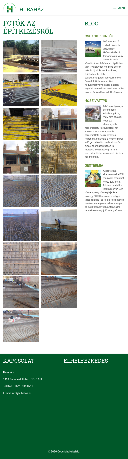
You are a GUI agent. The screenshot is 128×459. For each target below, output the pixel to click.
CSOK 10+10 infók (99, 36)
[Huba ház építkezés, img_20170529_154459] (21, 76)
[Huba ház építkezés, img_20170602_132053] (21, 42)
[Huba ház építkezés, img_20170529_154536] (21, 109)
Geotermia (94, 165)
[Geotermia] (94, 179)
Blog (91, 23)
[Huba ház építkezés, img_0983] (59, 109)
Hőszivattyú (96, 101)
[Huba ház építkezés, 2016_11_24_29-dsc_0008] (59, 210)
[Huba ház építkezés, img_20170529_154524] (59, 76)
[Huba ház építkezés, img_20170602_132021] (59, 42)
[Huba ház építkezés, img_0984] (21, 143)
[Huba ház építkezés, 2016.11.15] (59, 244)
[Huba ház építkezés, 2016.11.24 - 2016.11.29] (59, 143)
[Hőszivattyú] (94, 114)
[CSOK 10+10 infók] (94, 50)
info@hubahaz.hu (21, 393)
